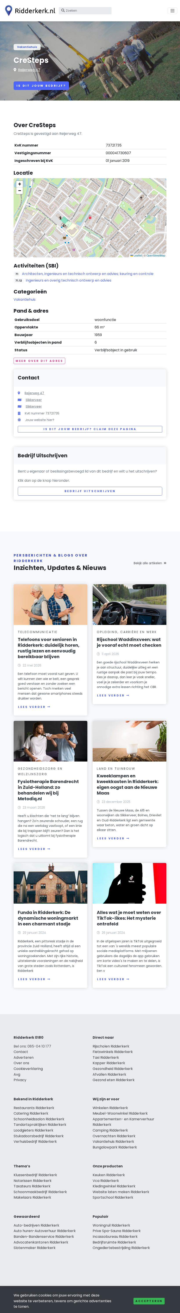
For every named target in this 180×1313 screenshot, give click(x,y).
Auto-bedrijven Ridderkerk (36, 1225)
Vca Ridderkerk (106, 1180)
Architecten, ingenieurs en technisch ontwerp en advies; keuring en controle (87, 273)
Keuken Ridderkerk (109, 1174)
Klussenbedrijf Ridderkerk (35, 1174)
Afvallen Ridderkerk (109, 1074)
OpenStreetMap (155, 255)
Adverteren (24, 1057)
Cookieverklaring (28, 1068)
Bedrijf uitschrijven (90, 491)
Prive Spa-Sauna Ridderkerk (117, 1230)
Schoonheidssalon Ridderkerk (39, 1119)
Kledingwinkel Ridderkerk (114, 1186)
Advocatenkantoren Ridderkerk (41, 1242)
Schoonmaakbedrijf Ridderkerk (40, 1191)
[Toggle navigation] (172, 10)
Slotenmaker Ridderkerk (35, 1247)
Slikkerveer (34, 400)
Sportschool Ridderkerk (113, 1197)
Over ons (21, 1063)
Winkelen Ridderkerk (110, 1107)
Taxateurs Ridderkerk (32, 1186)
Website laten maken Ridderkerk (121, 1191)
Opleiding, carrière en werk (127, 632)
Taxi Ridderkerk (106, 1057)
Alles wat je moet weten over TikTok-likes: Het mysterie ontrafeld (129, 918)
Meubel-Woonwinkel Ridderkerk (120, 1113)
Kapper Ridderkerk (109, 1063)
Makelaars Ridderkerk (32, 1197)
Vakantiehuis (27, 47)
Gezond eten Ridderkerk (114, 1079)
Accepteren (149, 1301)
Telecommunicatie (38, 632)
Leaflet (137, 255)
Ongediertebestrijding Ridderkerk (121, 1247)
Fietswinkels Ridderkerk (113, 1051)
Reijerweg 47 (29, 69)
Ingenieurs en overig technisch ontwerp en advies (68, 280)
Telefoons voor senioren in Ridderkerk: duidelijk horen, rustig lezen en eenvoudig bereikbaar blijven (48, 648)
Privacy (20, 1079)
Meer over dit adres (39, 361)
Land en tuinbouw (116, 768)
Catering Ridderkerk (31, 1113)
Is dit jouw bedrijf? (41, 86)
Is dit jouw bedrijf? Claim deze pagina (89, 429)
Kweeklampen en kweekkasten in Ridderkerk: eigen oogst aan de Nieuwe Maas (127, 784)
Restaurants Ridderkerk (34, 1107)
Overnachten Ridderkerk (114, 1136)
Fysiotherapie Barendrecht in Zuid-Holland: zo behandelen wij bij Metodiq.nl (48, 790)
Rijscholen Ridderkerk (111, 1046)
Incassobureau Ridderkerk (115, 1236)
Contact (21, 1051)
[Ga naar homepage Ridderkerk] (29, 11)
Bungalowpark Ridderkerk (115, 1147)
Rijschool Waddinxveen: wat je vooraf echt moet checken (129, 642)
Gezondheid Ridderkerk (113, 1068)
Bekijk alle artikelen (148, 563)
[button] (90, 218)
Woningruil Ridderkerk (111, 1225)
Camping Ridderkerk (110, 1130)
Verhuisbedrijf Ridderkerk (35, 1141)
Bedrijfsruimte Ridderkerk (114, 1242)
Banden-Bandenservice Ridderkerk (44, 1236)
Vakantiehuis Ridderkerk (113, 1141)
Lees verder (32, 707)
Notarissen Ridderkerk (33, 1180)
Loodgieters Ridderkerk (33, 1130)
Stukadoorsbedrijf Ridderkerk (39, 1136)
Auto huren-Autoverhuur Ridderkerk (45, 1230)
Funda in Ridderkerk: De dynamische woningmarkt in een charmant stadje (48, 918)
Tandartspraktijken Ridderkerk (40, 1124)
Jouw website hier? (39, 420)
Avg (17, 1074)
